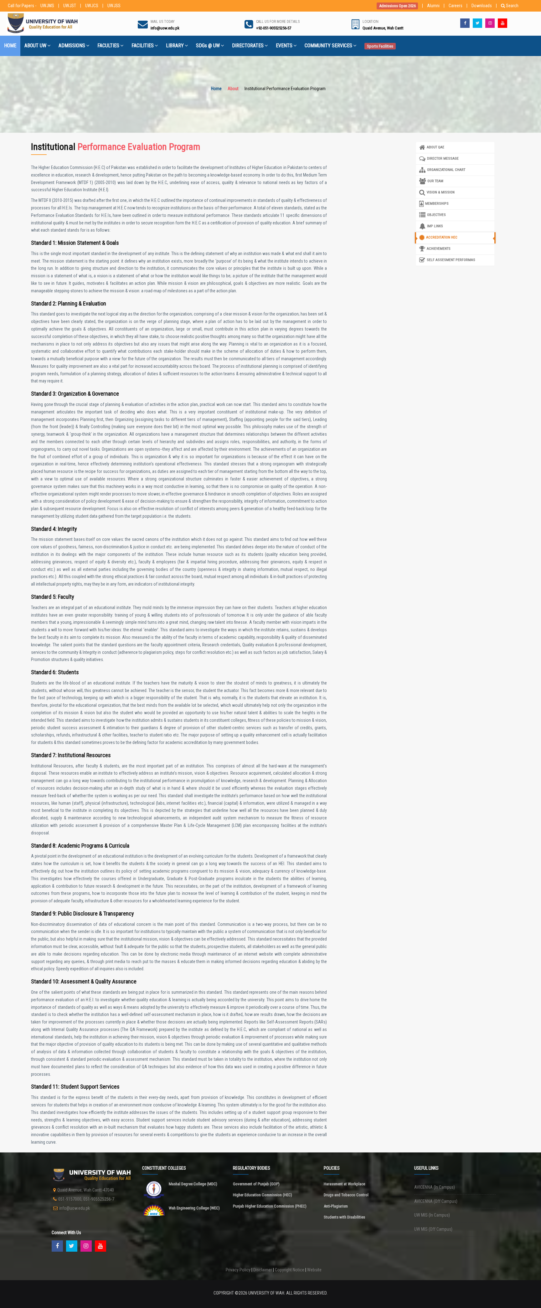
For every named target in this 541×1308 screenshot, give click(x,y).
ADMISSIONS (72, 46)
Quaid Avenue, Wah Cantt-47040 (85, 1190)
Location (371, 21)
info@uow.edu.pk (74, 1208)
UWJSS (114, 5)
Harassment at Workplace (344, 1184)
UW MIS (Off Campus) (433, 1229)
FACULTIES (108, 46)
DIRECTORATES (248, 46)
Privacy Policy (238, 1269)
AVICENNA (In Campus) (434, 1187)
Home (216, 88)
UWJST (69, 5)
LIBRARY (175, 46)
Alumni (433, 5)
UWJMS (47, 5)
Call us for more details (278, 21)
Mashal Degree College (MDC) (193, 1184)
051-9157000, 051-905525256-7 (86, 1199)
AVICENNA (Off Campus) (435, 1201)
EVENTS (284, 46)
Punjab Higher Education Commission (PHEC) (270, 1206)
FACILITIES (142, 46)
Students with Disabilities (344, 1217)
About (233, 88)
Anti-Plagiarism (336, 1206)
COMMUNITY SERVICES (328, 46)
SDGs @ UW (208, 46)
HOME (10, 46)
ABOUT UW (35, 46)
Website (314, 1269)
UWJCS (91, 5)
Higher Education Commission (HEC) (262, 1195)
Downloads (481, 5)
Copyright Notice (289, 1269)
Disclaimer (262, 1269)
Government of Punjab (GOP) (256, 1184)
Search (512, 5)
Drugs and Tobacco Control (346, 1195)
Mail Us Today (163, 21)
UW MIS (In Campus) (432, 1215)
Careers (455, 5)
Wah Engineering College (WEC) (194, 1208)
